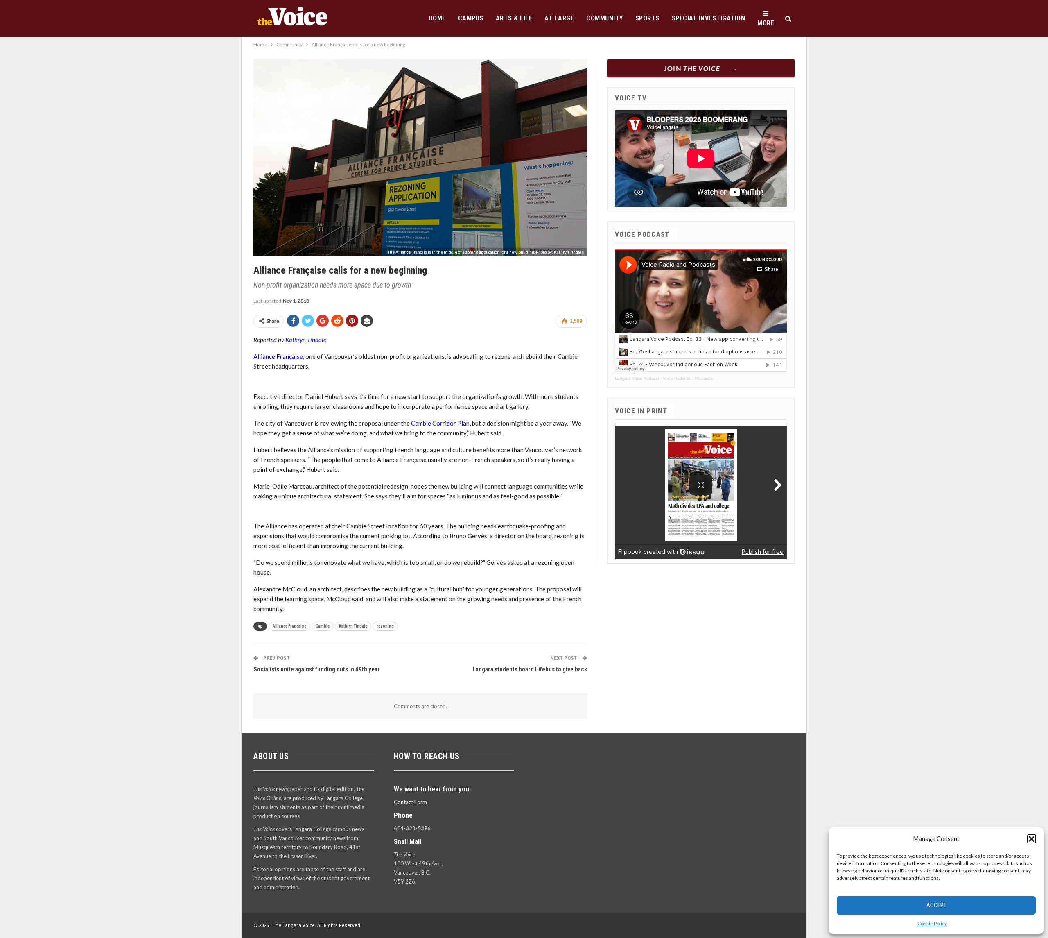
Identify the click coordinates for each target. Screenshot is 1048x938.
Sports (647, 18)
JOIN (692, 68)
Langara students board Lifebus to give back (529, 669)
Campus (470, 18)
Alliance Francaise (289, 626)
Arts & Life (514, 18)
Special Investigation (708, 18)
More (765, 23)
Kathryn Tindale (305, 339)
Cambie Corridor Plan (440, 423)
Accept (936, 905)
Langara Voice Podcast (637, 378)
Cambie (323, 626)
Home (437, 18)
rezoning (385, 626)
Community (604, 18)
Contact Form (410, 802)
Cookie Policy (932, 923)
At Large (559, 18)
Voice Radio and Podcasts (688, 378)
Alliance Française (278, 356)
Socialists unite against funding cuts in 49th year (316, 669)
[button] (1032, 839)
